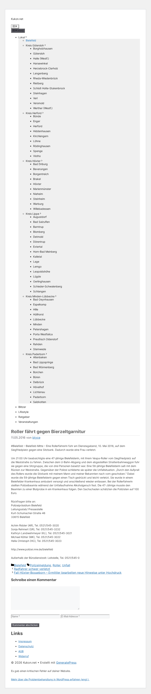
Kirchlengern (40, 136)
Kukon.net (17, 18)
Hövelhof (38, 387)
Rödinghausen (41, 146)
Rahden (37, 344)
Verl (35, 98)
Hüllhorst (38, 314)
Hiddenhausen (41, 131)
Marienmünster (42, 188)
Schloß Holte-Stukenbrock (49, 88)
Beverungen (40, 169)
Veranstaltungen (28, 421)
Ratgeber (24, 416)
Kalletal (37, 256)
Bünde (37, 116)
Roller (56, 565)
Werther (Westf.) (42, 108)
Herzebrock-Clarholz (45, 68)
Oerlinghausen (41, 281)
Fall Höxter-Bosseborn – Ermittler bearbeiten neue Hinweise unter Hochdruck (68, 572)
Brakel (37, 178)
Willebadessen (41, 208)
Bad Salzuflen (41, 221)
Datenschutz (26, 646)
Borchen (38, 372)
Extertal (37, 246)
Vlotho (37, 155)
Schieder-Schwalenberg (47, 286)
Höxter (37, 183)
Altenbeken (40, 357)
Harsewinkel (40, 63)
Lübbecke (39, 319)
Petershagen (40, 329)
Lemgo (37, 266)
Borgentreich (41, 174)
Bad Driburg (40, 164)
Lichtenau (39, 392)
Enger (36, 121)
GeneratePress (66, 662)
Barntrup (38, 226)
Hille (35, 309)
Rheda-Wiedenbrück (45, 78)
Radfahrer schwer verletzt (32, 569)
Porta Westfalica (43, 334)
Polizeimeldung (40, 565)
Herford (37, 126)
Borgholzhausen (42, 48)
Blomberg (39, 231)
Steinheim (39, 198)
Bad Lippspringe (43, 362)
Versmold (38, 103)
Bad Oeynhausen (43, 299)
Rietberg (38, 83)
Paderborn (39, 397)
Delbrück (38, 382)
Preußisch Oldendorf (45, 339)
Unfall (66, 565)
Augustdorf (40, 216)
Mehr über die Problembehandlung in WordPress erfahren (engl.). (50, 679)
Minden (37, 324)
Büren (36, 377)
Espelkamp (39, 304)
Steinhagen (40, 93)
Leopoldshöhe (41, 271)
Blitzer (22, 406)
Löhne (37, 141)
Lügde (37, 276)
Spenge (38, 151)
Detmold (38, 236)
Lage (36, 261)
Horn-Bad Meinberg (45, 251)
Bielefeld (31, 40)
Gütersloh (39, 53)
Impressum (25, 641)
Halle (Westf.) (41, 58)
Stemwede (39, 349)
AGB (21, 651)
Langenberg (40, 73)
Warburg (38, 203)
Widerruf (23, 656)
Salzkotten (39, 401)
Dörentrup (39, 241)
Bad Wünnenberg (43, 367)
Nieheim (38, 193)
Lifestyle (23, 411)
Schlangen (39, 291)
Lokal (21, 37)
